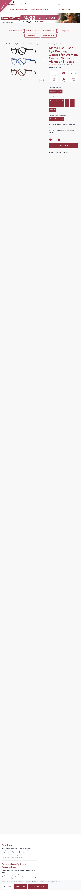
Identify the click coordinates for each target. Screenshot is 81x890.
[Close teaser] (13, 2)
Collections (66, 9)
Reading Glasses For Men (39, 9)
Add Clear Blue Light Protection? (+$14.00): (62, 124)
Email (59, 152)
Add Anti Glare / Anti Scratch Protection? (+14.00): (61, 131)
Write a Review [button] (67, 64)
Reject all (20, 886)
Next (43, 61)
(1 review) (60, 64)
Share (52, 152)
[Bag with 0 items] (78, 4)
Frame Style (54, 9)
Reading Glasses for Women (18, 9)
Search (59, 4)
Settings (7, 886)
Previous (3, 61)
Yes (52, 127)
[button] (40, 18)
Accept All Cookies (38, 886)
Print (66, 152)
